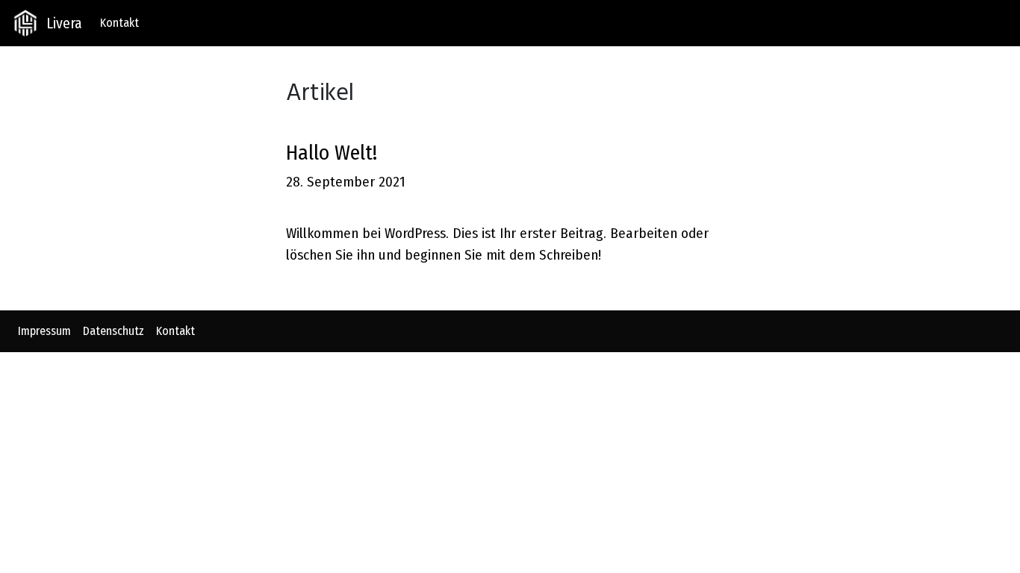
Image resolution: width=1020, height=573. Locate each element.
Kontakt (119, 23)
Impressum (44, 331)
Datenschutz (113, 331)
